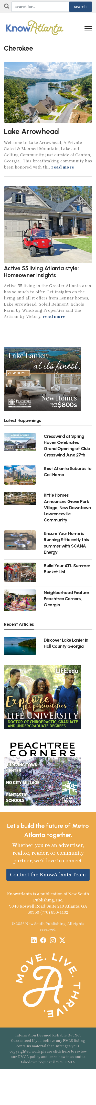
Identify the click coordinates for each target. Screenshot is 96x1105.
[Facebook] (43, 940)
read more (62, 167)
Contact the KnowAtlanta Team (48, 875)
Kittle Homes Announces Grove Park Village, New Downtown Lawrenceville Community (67, 507)
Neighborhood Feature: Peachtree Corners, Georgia (67, 598)
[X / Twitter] (62, 940)
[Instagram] (53, 940)
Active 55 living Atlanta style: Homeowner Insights (41, 272)
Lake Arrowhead (31, 131)
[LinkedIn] (34, 940)
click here (61, 1051)
